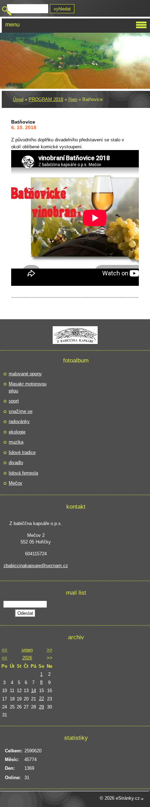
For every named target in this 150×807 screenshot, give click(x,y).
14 (33, 690)
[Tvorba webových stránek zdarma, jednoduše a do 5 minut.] (142, 798)
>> (49, 649)
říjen (72, 99)
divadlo (16, 462)
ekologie (17, 431)
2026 (27, 657)
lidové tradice (22, 452)
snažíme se (20, 411)
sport (14, 401)
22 (41, 698)
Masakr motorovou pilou (27, 387)
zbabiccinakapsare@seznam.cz (35, 565)
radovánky (19, 421)
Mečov (15, 483)
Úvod (18, 99)
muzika (16, 442)
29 (41, 707)
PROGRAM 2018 (46, 99)
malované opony (25, 373)
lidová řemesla (23, 473)
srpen (27, 649)
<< (4, 649)
